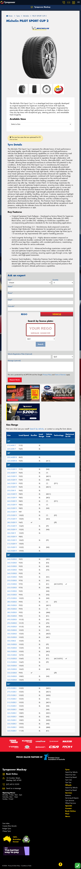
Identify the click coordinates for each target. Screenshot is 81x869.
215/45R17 (11, 445)
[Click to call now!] (64, 2)
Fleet (67, 814)
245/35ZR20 (12, 563)
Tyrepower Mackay (42, 7)
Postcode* (11, 306)
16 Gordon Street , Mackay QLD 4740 (13, 779)
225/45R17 (11, 449)
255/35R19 (11, 491)
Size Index (5, 823)
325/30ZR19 (12, 547)
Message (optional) (14, 361)
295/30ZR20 (12, 620)
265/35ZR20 (12, 591)
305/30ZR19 (12, 530)
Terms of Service (60, 375)
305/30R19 (11, 533)
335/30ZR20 (12, 676)
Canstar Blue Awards (9, 826)
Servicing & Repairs (72, 798)
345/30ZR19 (12, 551)
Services (68, 793)
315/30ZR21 (12, 699)
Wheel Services (70, 803)
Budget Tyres (6, 829)
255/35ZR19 (12, 487)
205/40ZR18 (12, 457)
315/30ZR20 (12, 659)
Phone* (10, 293)
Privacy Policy (47, 375)
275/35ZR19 (12, 515)
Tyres (67, 769)
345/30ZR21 (12, 731)
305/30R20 (11, 641)
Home (10, 16)
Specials (68, 806)
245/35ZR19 (12, 476)
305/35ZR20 (12, 655)
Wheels (68, 785)
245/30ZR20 (12, 559)
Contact (68, 808)
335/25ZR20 (12, 673)
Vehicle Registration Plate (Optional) (20, 354)
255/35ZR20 (12, 580)
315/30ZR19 (12, 544)
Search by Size (70, 775)
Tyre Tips (68, 782)
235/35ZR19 (12, 469)
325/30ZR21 (12, 710)
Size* (9, 280)
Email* (10, 300)
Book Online (70, 811)
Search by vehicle (37, 429)
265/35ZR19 (12, 494)
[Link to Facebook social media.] (60, 864)
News (67, 816)
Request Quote (15, 380)
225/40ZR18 (12, 461)
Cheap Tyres (6, 831)
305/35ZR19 (12, 540)
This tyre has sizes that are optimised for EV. (25, 138)
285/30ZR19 (12, 522)
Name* (10, 286)
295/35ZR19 (12, 526)
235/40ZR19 (12, 473)
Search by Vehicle (71, 772)
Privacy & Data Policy (14, 866)
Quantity (55, 280)
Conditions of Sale (26, 866)
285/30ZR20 (12, 602)
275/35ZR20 (12, 598)
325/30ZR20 (12, 666)
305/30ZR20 (12, 630)
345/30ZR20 (12, 680)
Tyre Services (69, 801)
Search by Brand (71, 777)
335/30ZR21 (12, 724)
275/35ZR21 (12, 688)
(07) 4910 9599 (12, 784)
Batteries (68, 795)
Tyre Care (68, 780)
